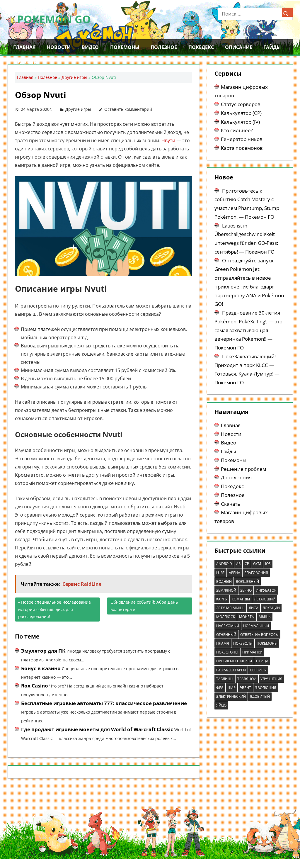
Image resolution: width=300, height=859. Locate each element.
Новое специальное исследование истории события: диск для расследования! (54, 609)
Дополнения (236, 477)
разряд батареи (231, 670)
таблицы (224, 678)
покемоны (267, 643)
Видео (90, 47)
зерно (246, 590)
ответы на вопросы (259, 634)
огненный (226, 634)
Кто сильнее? (237, 130)
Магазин (25, 62)
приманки (252, 652)
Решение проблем (243, 469)
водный (224, 581)
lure (220, 572)
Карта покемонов (242, 148)
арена (234, 572)
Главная (24, 47)
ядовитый (260, 696)
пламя (222, 643)
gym (257, 563)
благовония (256, 572)
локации (271, 607)
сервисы (258, 670)
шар (232, 687)
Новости (59, 47)
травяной (246, 678)
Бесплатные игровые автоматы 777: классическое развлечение (104, 703)
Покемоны (124, 47)
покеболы (243, 643)
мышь (265, 616)
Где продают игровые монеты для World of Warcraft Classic (97, 729)
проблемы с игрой (234, 660)
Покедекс (201, 47)
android (224, 563)
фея (220, 687)
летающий (264, 599)
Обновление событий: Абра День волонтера (144, 605)
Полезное (164, 47)
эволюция (265, 687)
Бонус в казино (41, 668)
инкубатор (266, 590)
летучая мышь (230, 607)
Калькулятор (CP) (241, 113)
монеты (247, 616)
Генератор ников (241, 139)
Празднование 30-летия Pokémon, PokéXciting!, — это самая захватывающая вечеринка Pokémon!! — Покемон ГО (248, 330)
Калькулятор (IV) (240, 121)
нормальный (256, 625)
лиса (253, 607)
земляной (226, 590)
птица (262, 660)
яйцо (221, 705)
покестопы (227, 652)
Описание (238, 47)
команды (241, 599)
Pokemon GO (54, 19)
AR (238, 563)
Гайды (272, 47)
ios (268, 563)
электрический (231, 696)
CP (247, 563)
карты (222, 599)
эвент (245, 687)
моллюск (225, 616)
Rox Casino (34, 685)
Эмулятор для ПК (43, 650)
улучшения (271, 678)
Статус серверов (240, 104)
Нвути (168, 140)
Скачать (230, 503)
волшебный (247, 581)
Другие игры (74, 77)
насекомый (227, 625)
